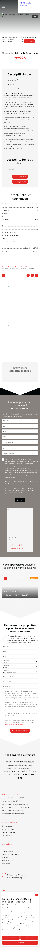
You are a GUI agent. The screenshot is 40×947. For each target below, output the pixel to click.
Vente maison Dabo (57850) (11, 801)
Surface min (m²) (9, 681)
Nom (5, 426)
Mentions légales (7, 851)
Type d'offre (6, 660)
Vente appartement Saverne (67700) (14, 810)
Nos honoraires (7, 848)
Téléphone (6, 437)
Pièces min (6, 686)
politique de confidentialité (14, 493)
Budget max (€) (8, 676)
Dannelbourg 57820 (20, 266)
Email (5, 431)
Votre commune (9, 442)
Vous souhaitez (6, 446)
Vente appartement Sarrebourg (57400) (15, 807)
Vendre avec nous (8, 829)
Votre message (8, 453)
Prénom (6, 421)
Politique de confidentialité (10, 854)
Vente (4, 266)
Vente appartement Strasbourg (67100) (15, 804)
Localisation (6, 670)
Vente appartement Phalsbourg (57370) (15, 814)
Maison (9, 266)
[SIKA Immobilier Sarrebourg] (29, 6)
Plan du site (5, 857)
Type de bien (6, 665)
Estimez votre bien (8, 826)
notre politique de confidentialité (12, 934)
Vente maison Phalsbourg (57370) (13, 798)
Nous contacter (7, 835)
